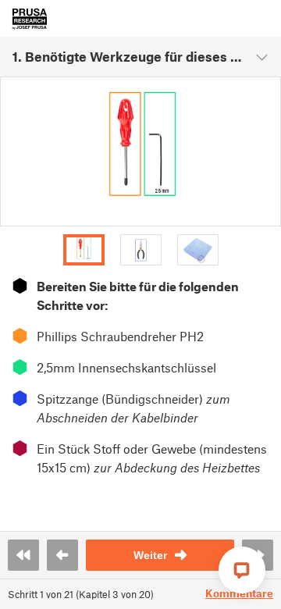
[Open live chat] (242, 570)
